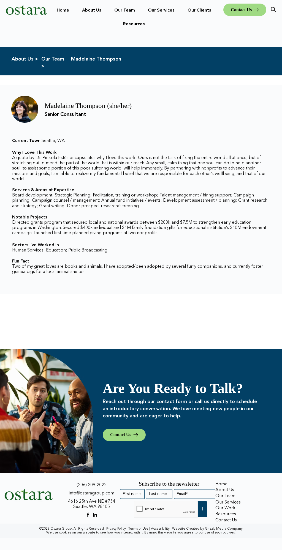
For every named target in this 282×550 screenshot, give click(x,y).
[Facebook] (88, 515)
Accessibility (160, 528)
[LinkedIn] (95, 515)
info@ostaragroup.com (91, 493)
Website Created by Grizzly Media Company (207, 528)
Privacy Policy (116, 528)
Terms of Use (138, 528)
